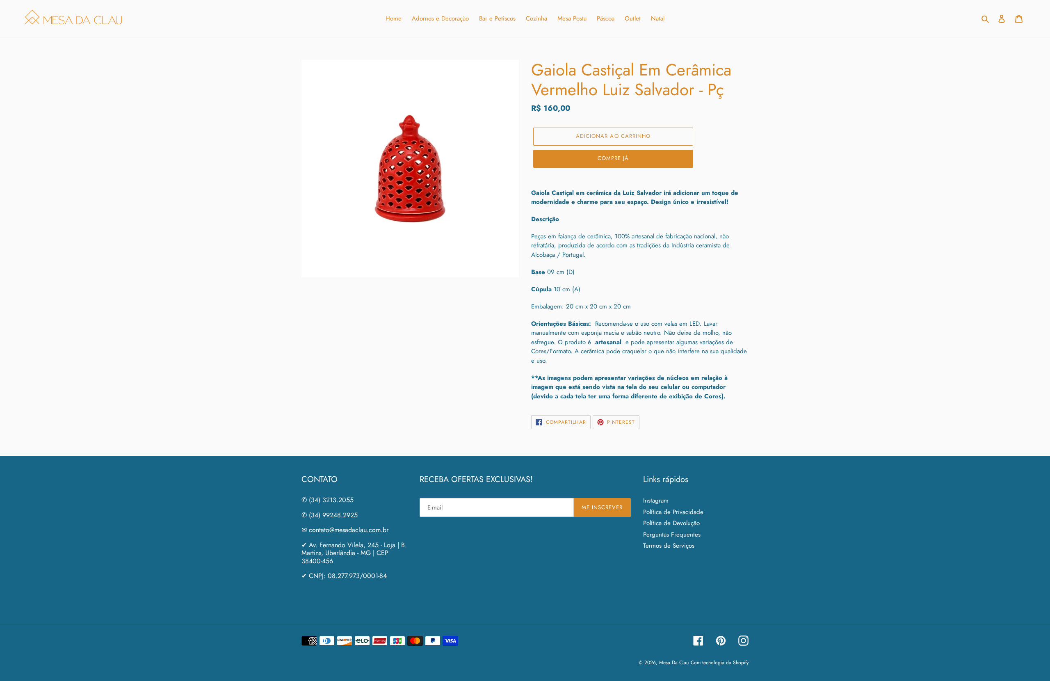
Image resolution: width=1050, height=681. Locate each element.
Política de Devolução (671, 523)
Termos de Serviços (668, 545)
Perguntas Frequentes (672, 534)
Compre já (613, 158)
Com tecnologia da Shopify (720, 662)
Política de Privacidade (673, 511)
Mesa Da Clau (674, 662)
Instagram (656, 500)
